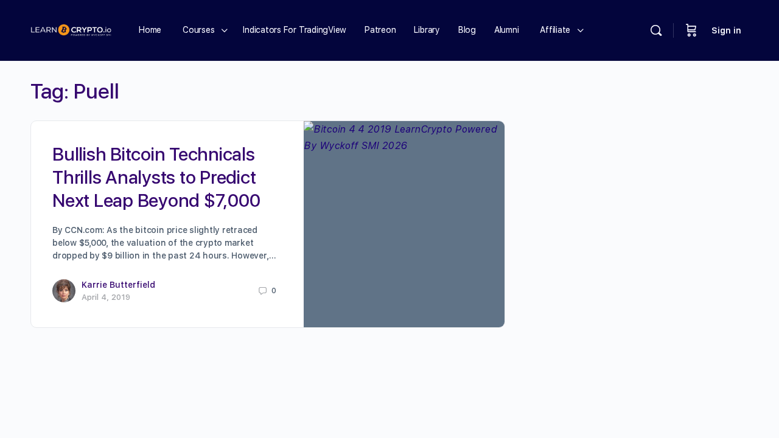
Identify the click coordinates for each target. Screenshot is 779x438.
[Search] (656, 30)
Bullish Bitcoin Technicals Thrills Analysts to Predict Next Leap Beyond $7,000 (156, 177)
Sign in (726, 30)
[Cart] (691, 30)
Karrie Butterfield (118, 285)
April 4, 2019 (106, 297)
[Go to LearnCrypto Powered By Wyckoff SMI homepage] (70, 29)
